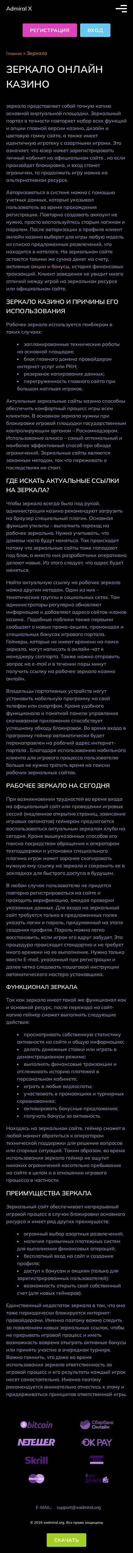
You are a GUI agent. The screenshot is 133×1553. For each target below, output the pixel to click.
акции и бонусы (50, 266)
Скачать (66, 1540)
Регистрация (50, 30)
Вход (95, 30)
